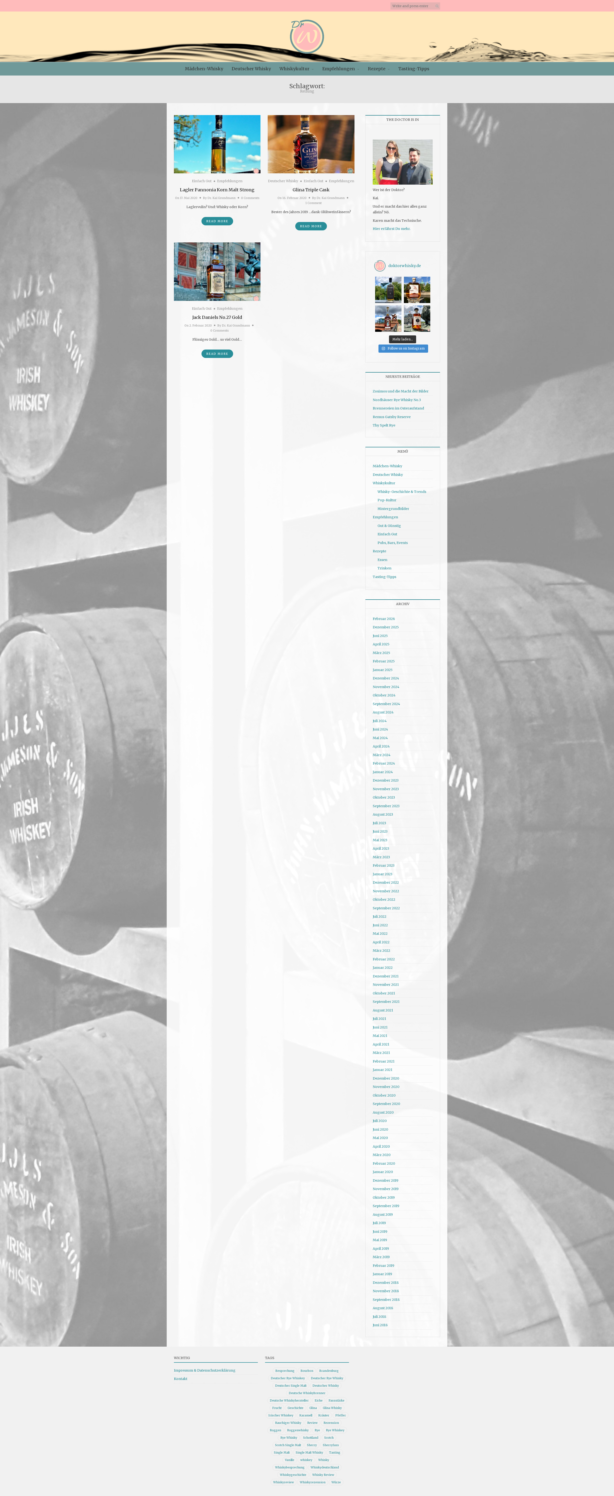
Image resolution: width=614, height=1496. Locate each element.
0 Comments (250, 198)
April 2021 (381, 1044)
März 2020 (381, 1155)
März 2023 (381, 857)
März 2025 (381, 653)
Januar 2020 (383, 1172)
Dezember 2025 (386, 627)
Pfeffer (340, 1415)
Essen (382, 560)
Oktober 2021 (384, 993)
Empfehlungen (338, 68)
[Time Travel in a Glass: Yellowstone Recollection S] (388, 318)
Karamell (305, 1415)
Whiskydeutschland (325, 1467)
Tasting (334, 1452)
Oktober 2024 (384, 695)
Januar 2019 (382, 1274)
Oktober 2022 (384, 899)
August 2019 (383, 1214)
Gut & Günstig (389, 526)
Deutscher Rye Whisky (327, 1378)
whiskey (306, 1460)
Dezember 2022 (386, 882)
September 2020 (386, 1104)
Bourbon (307, 1371)
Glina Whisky (332, 1408)
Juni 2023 (380, 831)
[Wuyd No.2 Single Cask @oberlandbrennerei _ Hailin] (417, 290)
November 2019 (386, 1189)
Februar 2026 (384, 619)
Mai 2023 (380, 840)
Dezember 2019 (385, 1180)
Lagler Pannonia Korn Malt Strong (217, 190)
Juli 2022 (379, 916)
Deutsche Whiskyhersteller (289, 1400)
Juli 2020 (380, 1121)
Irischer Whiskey (280, 1415)
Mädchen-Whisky (204, 68)
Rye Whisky (288, 1437)
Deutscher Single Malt (291, 1385)
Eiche (319, 1400)
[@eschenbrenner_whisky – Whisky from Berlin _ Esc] (417, 318)
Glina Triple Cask (311, 190)
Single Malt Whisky (309, 1452)
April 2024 (381, 746)
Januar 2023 (382, 874)
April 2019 (381, 1248)
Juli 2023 (379, 823)
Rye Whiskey (335, 1430)
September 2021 (386, 1001)
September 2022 (386, 908)
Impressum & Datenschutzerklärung (205, 1370)
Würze (336, 1482)
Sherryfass (331, 1445)
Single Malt (282, 1452)
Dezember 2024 (386, 678)
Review (312, 1423)
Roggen (275, 1430)
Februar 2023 (384, 865)
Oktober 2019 (384, 1197)
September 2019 (386, 1206)
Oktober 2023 (384, 797)
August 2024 (383, 712)
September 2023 (386, 806)
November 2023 (386, 789)
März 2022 (381, 950)
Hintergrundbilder (393, 509)
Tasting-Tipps (413, 68)
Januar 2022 (383, 967)
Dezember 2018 (386, 1282)
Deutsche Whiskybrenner (307, 1393)
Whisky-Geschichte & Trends (402, 492)
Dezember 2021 (386, 976)
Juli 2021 (379, 1019)
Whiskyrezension (312, 1482)
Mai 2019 (380, 1240)
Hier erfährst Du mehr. (391, 229)
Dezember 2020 (386, 1078)
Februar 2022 (384, 959)
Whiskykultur (294, 68)
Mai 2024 (380, 738)
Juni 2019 (380, 1231)
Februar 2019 (383, 1265)
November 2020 (386, 1087)
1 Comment (313, 203)
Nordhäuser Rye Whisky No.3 (397, 400)
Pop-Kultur (387, 500)
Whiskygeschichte (293, 1475)
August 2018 (383, 1308)
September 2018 (386, 1299)
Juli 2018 (379, 1317)
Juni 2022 (380, 925)
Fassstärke (336, 1400)
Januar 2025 (383, 670)
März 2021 (381, 1053)
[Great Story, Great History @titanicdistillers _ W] (388, 290)
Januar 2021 (382, 1070)
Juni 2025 (380, 636)
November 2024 (386, 687)
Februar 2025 (384, 661)
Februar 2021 (384, 1061)
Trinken (384, 568)
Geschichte (295, 1408)
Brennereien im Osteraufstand (398, 408)
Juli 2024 (380, 721)
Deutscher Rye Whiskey (288, 1378)
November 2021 (386, 984)
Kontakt (180, 1379)
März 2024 (381, 755)
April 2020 (381, 1146)
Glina (313, 1408)
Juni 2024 (380, 729)
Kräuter (323, 1415)
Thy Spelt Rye (384, 425)
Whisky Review (323, 1475)
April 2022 (381, 942)
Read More (217, 221)
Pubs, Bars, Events (393, 543)
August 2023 (383, 814)
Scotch (329, 1437)
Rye (317, 1430)
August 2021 (383, 1010)
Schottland (310, 1437)
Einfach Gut (202, 181)
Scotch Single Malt (288, 1445)
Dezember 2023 (386, 780)
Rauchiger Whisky (288, 1423)
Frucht (277, 1408)
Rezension (331, 1423)
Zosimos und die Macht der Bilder (401, 391)
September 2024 (386, 704)
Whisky (323, 1460)
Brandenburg (329, 1371)
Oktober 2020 (384, 1095)
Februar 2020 (384, 1163)
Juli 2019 (379, 1223)
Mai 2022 (380, 933)
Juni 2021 (380, 1027)
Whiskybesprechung (290, 1467)
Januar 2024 (383, 772)
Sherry (312, 1445)
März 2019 (381, 1257)
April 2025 (381, 644)
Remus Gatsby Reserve (392, 417)
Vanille (289, 1460)
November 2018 (386, 1291)
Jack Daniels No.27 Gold (217, 317)
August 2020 (383, 1112)
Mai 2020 (380, 1138)
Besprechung (285, 1371)
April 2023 (381, 848)
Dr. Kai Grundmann (221, 198)
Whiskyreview (283, 1482)
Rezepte (376, 68)
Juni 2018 (380, 1325)
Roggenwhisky (298, 1430)
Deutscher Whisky (251, 68)
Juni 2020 (380, 1129)
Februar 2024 (384, 763)
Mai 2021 (380, 1036)
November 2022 (386, 891)
